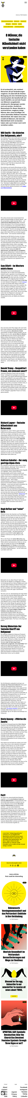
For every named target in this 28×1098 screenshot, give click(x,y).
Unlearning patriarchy (19, 26)
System (19, 24)
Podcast (24, 282)
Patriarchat (14, 24)
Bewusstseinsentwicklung (7, 21)
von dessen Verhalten (12, 708)
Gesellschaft (23, 21)
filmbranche (16, 21)
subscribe (14, 996)
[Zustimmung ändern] (3, 1093)
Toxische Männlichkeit (8, 26)
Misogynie (8, 24)
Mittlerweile (22, 493)
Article (24, 882)
